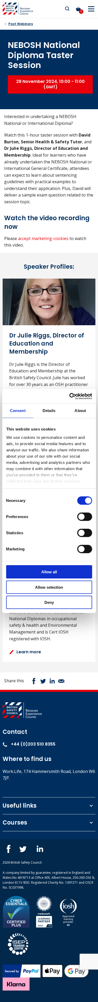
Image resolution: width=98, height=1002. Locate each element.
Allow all (49, 572)
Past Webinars (20, 24)
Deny (49, 602)
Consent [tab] (18, 410)
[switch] (84, 517)
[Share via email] (61, 681)
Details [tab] (49, 410)
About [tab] (80, 410)
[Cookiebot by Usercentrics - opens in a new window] (70, 396)
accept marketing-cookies (43, 238)
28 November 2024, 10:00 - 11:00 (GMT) (50, 84)
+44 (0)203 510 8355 (32, 744)
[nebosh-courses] (44, 911)
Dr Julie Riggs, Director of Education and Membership (46, 343)
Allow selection (49, 587)
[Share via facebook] (33, 681)
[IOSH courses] (68, 911)
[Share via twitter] (43, 681)
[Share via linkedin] (52, 681)
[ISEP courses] (18, 943)
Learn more (28, 652)
